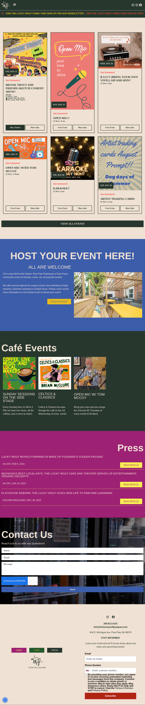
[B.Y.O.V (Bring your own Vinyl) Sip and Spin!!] (120, 50)
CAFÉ (36, 650)
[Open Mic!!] (72, 71)
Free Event (62, 127)
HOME (19, 650)
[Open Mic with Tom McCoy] (25, 148)
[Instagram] (133, 5)
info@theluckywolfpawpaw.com (110, 627)
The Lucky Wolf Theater (16, 100)
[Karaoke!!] (72, 158)
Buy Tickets (15, 127)
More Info (35, 127)
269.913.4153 (110, 623)
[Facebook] (140, 5)
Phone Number (93, 665)
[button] (14, 4)
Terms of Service (124, 688)
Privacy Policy (100, 690)
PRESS (54, 650)
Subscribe (110, 696)
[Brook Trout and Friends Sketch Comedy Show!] (25, 54)
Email (88, 654)
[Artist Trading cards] (120, 163)
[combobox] (88, 670)
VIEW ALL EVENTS (72, 223)
